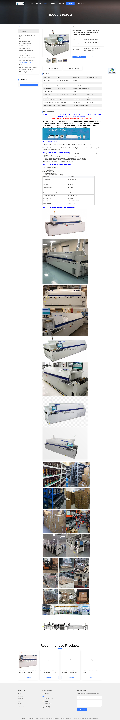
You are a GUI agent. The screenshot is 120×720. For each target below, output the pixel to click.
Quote (70, 3)
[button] (20, 663)
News (19, 701)
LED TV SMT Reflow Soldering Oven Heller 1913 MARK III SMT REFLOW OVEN (27, 672)
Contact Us (61, 3)
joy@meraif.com (48, 703)
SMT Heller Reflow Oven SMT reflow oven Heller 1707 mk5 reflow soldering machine (92, 672)
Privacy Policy (25, 718)
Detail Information (52, 68)
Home (31, 3)
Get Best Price (79, 56)
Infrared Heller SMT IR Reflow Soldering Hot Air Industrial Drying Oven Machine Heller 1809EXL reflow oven (70, 672)
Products (46, 3)
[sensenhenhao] (49, 707)
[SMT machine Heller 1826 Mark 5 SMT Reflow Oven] (49, 660)
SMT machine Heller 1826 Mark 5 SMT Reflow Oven (48, 671)
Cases (20, 703)
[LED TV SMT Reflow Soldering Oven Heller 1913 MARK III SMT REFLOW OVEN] (28, 660)
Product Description (73, 68)
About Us (38, 3)
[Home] (20, 3)
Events (53, 3)
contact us (82, 709)
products (20, 696)
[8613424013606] (46, 707)
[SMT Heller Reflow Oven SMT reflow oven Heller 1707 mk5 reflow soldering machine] (92, 660)
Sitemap (31, 718)
